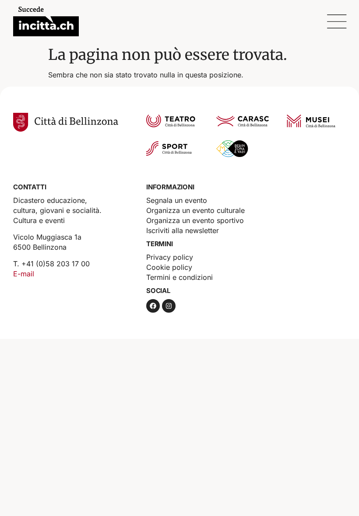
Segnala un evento (176, 200)
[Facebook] (153, 306)
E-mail (23, 273)
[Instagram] (169, 306)
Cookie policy (169, 267)
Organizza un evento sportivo (195, 220)
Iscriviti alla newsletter (182, 230)
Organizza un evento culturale (195, 210)
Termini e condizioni (179, 277)
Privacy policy (169, 257)
